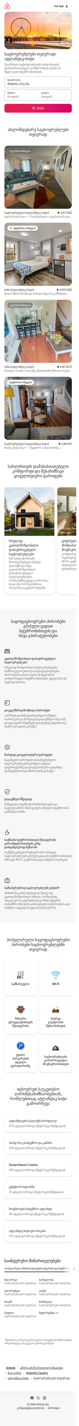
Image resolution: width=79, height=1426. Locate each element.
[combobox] (38, 84)
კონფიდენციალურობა (30, 1408)
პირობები (54, 1408)
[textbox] (21, 97)
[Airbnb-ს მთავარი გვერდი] (7, 6)
